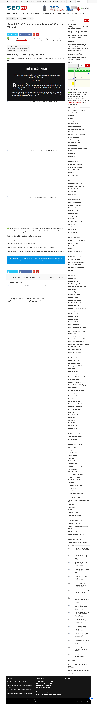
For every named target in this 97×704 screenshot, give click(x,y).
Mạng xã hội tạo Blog (73, 379)
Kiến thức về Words (73, 316)
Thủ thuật (15, 1)
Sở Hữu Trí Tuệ (72, 447)
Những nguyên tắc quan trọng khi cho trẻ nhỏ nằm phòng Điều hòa (82, 571)
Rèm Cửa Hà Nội (72, 423)
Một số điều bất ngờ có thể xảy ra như (18, 50)
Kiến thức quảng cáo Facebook (76, 284)
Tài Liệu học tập (72, 455)
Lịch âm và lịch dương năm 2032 (76, 338)
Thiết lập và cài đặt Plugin (75, 485)
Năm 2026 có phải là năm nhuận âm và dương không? (19, 693)
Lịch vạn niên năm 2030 (74, 352)
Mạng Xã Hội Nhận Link (74, 371)
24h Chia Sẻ (9, 30)
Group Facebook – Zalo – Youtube (77, 240)
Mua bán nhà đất (72, 387)
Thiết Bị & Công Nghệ (53, 1)
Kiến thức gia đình (73, 278)
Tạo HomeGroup (72, 469)
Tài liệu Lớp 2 (71, 458)
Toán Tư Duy (71, 518)
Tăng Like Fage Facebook (75, 466)
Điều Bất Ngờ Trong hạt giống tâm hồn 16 (18, 48)
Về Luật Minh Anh (72, 531)
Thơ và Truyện (72, 488)
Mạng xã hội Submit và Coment (76, 376)
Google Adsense (72, 229)
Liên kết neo (71, 355)
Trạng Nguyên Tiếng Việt (75, 520)
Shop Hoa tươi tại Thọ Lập (75, 444)
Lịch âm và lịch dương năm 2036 (76, 341)
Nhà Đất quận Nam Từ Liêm (75, 404)
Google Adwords (72, 232)
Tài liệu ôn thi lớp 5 (73, 461)
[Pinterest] (37, 34)
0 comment (25, 30)
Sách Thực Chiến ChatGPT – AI (76, 436)
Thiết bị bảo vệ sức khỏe (74, 480)
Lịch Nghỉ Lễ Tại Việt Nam (75, 347)
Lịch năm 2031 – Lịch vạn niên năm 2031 (79, 344)
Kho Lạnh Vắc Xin (72, 275)
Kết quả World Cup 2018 (74, 265)
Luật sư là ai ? (71, 660)
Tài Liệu (70, 450)
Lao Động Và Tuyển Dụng (75, 322)
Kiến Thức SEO (72, 289)
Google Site (71, 235)
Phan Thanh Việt (13, 700)
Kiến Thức (22, 1)
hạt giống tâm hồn (22, 40)
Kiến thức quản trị (73, 281)
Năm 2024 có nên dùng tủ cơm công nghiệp (50, 277)
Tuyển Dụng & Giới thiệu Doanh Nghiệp (78, 526)
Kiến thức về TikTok (73, 311)
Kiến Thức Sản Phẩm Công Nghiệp (77, 286)
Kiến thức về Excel (73, 297)
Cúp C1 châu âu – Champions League (78, 180)
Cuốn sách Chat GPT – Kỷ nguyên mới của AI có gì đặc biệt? (81, 557)
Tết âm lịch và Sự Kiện (74, 472)
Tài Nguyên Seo (30, 1)
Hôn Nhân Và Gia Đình (74, 259)
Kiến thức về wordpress (76, 493)
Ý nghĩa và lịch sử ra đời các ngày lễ (77, 542)
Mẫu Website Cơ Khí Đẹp (74, 382)
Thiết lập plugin (72, 482)
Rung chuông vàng (73, 428)
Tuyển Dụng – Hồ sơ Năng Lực (76, 523)
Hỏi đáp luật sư (72, 254)
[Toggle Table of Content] (26, 46)
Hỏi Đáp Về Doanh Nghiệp (75, 256)
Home (8, 1)
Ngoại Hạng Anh (72, 398)
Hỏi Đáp (69, 1)
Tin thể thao (71, 507)
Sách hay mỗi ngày (73, 431)
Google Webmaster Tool (74, 237)
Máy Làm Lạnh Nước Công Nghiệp (77, 385)
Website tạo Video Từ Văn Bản (76, 534)
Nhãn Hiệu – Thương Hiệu (75, 406)
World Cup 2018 (72, 537)
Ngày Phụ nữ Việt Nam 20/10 (75, 393)
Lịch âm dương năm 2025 (74, 324)
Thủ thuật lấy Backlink (74, 497)
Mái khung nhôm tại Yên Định (76, 366)
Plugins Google (72, 417)
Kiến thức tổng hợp (73, 292)
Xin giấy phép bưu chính (74, 539)
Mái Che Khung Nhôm (74, 363)
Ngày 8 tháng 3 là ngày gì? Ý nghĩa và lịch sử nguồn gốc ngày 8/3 (81, 607)
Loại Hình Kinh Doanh (73, 357)
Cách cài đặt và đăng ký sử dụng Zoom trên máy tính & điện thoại (81, 628)
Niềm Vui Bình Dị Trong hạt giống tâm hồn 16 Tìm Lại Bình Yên (16, 300)
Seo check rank (72, 439)
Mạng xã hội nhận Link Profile (76, 374)
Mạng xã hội (71, 368)
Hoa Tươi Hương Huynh (74, 246)
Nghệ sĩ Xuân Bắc (72, 396)
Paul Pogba (71, 412)
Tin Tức (70, 510)
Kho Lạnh (70, 270)
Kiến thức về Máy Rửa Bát (75, 303)
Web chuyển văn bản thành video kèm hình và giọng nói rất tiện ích (82, 599)
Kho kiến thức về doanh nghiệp (76, 267)
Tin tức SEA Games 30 (74, 512)
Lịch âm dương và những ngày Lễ (77, 336)
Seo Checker (71, 442)
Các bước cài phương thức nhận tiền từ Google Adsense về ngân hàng (82, 614)
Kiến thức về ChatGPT (74, 294)
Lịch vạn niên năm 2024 (74, 349)
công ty (26, 260)
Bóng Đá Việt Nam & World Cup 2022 (77, 148)
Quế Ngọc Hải (71, 420)
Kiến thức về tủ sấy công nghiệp (76, 313)
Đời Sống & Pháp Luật (41, 1)
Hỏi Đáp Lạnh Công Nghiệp (75, 251)
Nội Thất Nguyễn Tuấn (74, 409)
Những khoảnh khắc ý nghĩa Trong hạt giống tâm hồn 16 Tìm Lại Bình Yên (35, 300)
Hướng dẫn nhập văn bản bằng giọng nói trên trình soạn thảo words (82, 642)
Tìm (87, 65)
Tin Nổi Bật (71, 504)
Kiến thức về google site (74, 300)
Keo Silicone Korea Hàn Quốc (76, 262)
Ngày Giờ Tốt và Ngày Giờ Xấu (76, 390)
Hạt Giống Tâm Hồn (27, 18)
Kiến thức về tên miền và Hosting (77, 308)
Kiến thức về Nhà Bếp (73, 305)
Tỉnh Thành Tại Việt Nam (74, 515)
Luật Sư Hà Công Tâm (74, 360)
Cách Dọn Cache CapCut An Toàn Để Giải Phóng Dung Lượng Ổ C (81, 649)
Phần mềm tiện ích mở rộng (75, 414)
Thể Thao (63, 1)
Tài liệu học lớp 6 (72, 452)
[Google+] (34, 34)
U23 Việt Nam (71, 529)
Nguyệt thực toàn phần (74, 401)
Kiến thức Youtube (73, 319)
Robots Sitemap (72, 425)
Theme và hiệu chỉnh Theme (75, 474)
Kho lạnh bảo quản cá (74, 273)
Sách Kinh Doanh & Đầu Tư (75, 433)
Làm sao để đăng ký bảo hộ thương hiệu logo (22, 277)
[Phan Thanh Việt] (65, 10)
